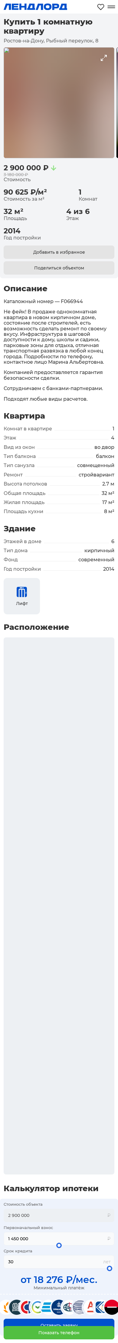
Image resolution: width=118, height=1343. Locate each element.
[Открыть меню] (111, 7)
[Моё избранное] (100, 7)
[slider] (59, 1245)
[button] (59, 1332)
